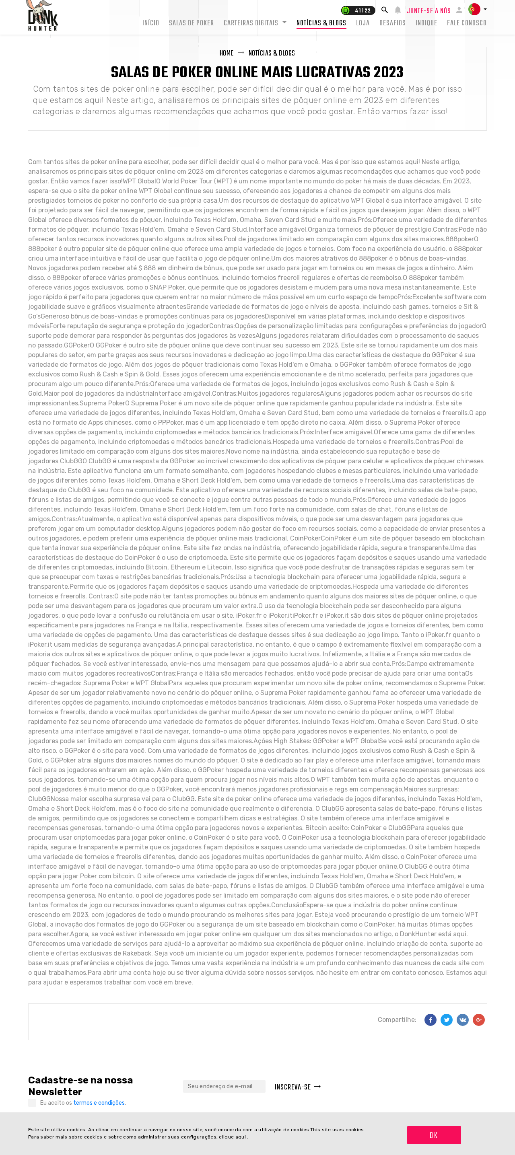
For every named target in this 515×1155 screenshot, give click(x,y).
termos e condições (99, 1103)
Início (150, 23)
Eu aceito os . (83, 1103)
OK (434, 1136)
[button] (477, 9)
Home (227, 54)
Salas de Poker (191, 23)
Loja (363, 23)
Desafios (392, 23)
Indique (426, 23)
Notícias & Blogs (321, 23)
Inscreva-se (293, 1087)
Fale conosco (467, 23)
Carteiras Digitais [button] (252, 23)
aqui (241, 1137)
